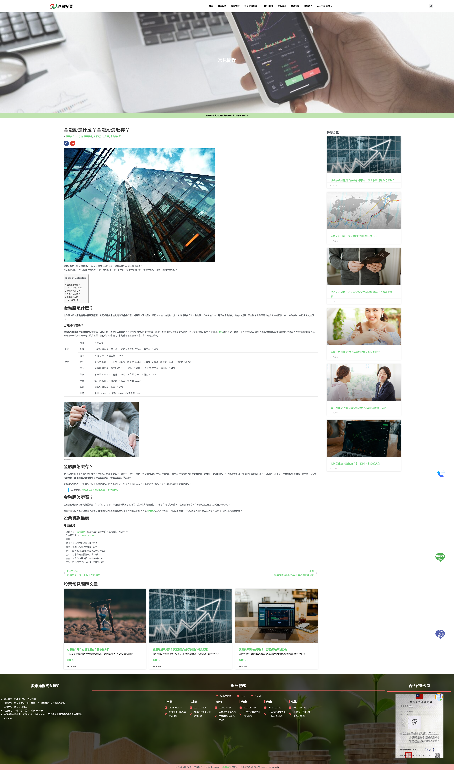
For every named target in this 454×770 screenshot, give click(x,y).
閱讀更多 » (70, 660)
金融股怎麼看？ (73, 294)
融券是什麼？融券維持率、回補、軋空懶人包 (355, 463)
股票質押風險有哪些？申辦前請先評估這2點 (263, 649)
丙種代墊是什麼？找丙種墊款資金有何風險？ (355, 352)
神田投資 (209, 115)
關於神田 (268, 6)
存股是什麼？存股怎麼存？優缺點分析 (100, 490)
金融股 (106, 136)
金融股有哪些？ (77, 287)
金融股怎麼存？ (73, 291)
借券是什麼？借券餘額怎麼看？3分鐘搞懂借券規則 (358, 407)
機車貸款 (235, 6)
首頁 (211, 6)
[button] (431, 6)
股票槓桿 (88, 136)
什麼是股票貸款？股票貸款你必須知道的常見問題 (180, 649)
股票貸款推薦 (72, 297)
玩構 (277, 767)
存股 (81, 136)
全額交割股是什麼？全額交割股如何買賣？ (354, 236)
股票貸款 (70, 136)
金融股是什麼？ (73, 284)
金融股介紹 (115, 136)
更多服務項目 (250, 6)
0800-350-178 (87, 535)
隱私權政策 (226, 767)
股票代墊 (222, 6)
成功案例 (281, 6)
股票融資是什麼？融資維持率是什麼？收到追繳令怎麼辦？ (362, 180)
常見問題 (295, 6)
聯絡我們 (308, 6)
